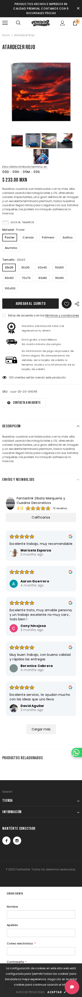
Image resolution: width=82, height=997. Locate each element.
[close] (78, 8)
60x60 (9, 278)
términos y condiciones (62, 315)
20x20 (9, 267)
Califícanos (41, 517)
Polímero (48, 237)
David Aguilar (32, 705)
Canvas (28, 237)
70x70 (26, 278)
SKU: (5, 391)
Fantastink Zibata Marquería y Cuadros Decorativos (41, 500)
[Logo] (40, 23)
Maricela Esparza (35, 550)
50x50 (59, 267)
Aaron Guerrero (34, 581)
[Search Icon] (18, 23)
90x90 (59, 278)
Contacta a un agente (27, 403)
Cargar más (41, 729)
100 (11, 377)
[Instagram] (17, 841)
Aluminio (11, 248)
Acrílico (68, 237)
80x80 (42, 278)
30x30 (25, 267)
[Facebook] (6, 841)
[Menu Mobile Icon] (5, 23)
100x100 (10, 288)
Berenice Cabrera (36, 665)
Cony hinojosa (33, 625)
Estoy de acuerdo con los (26, 315)
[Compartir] (76, 303)
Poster (10, 237)
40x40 (42, 267)
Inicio (6, 35)
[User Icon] (62, 23)
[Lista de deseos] (67, 303)
